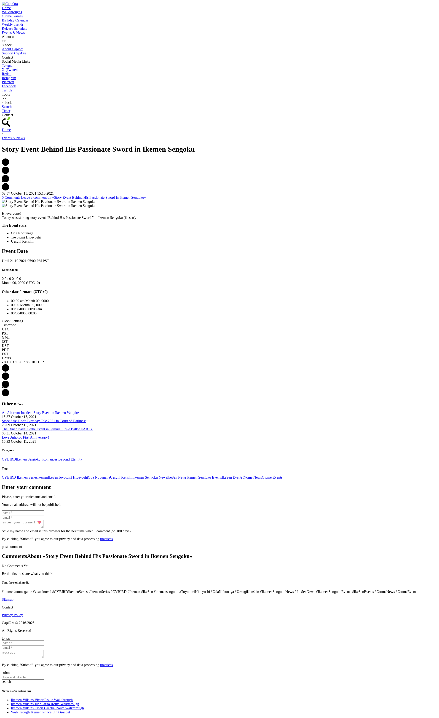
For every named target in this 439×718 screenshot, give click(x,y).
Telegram (8, 65)
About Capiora (12, 49)
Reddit (6, 74)
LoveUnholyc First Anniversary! (25, 437)
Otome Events (272, 477)
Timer (6, 111)
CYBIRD (9, 459)
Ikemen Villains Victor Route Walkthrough (42, 700)
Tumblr (7, 90)
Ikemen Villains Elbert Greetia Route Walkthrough (47, 708)
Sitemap (7, 599)
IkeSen (53, 477)
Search (7, 107)
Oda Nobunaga (99, 477)
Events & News (13, 33)
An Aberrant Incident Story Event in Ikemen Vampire (40, 413)
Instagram (9, 78)
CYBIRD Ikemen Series (19, 477)
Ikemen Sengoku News (150, 477)
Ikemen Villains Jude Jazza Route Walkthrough (45, 704)
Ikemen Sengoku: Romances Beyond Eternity (49, 459)
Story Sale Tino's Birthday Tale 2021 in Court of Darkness (44, 421)
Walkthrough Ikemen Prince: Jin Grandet (40, 712)
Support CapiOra (14, 53)
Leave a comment (83, 197)
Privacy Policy (12, 615)
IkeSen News (177, 477)
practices (106, 539)
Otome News (252, 477)
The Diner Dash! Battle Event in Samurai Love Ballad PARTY (47, 429)
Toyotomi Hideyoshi (73, 477)
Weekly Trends (13, 24)
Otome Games (12, 16)
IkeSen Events (232, 477)
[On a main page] (10, 4)
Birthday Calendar (15, 20)
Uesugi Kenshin (121, 477)
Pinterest (8, 82)
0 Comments (11, 197)
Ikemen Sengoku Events (204, 477)
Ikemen (42, 477)
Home (6, 8)
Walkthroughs (12, 12)
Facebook (9, 86)
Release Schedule (14, 28)
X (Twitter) (10, 70)
